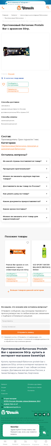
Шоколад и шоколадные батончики (33, 15)
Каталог (14, 15)
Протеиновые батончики (14, 18)
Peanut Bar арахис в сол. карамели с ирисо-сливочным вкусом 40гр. (17, 267)
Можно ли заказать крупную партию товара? (21, 177)
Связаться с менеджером (13, 90)
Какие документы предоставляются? (22, 201)
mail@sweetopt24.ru (12, 407)
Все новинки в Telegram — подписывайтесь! (19, 3)
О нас (3, 390)
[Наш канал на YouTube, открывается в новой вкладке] (48, 414)
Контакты (31, 390)
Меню (5, 444)
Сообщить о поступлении (13, 84)
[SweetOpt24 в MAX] (40, 414)
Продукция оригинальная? (16, 169)
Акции (3, 387)
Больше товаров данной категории (25, 291)
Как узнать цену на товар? (16, 194)
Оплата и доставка (34, 384)
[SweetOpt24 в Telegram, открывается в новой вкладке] (44, 414)
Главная (5, 15)
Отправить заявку (25, 332)
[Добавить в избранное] (3, 84)
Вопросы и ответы (35, 387)
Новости (4, 393)
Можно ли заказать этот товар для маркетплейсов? (20, 217)
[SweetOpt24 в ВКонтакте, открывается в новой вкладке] (35, 414)
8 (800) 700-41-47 (11, 404)
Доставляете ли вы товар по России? (21, 186)
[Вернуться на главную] (10, 413)
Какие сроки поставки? (15, 209)
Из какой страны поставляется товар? (22, 161)
